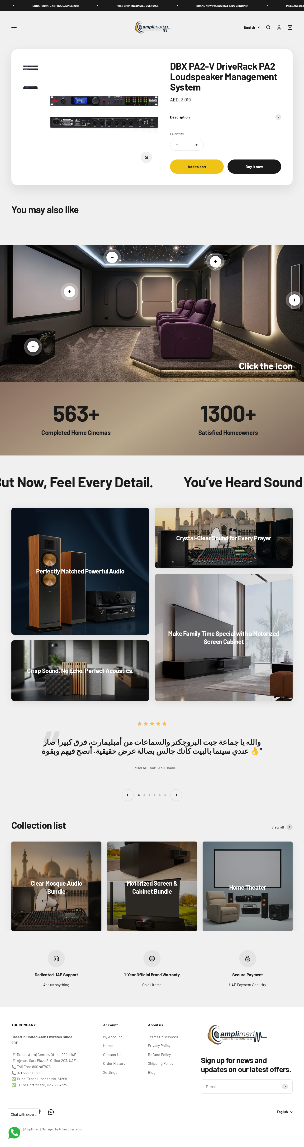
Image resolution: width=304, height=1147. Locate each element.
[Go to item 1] (30, 69)
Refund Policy (159, 1054)
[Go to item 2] (30, 88)
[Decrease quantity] (177, 144)
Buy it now (254, 166)
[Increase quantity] (197, 144)
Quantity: (177, 134)
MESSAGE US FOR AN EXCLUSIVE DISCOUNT (254, 5)
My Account (112, 1036)
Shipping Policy (160, 1063)
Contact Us (112, 1054)
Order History (114, 1063)
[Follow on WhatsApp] (51, 1112)
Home (108, 1045)
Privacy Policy (159, 1045)
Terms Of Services (163, 1036)
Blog (152, 1072)
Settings (110, 1072)
